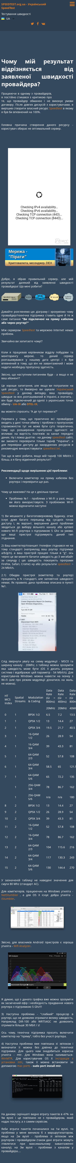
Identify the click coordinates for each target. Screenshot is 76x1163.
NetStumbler (9, 895)
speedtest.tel (51, 448)
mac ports (23, 1066)
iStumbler (7, 899)
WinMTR (6, 1058)
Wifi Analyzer (22, 946)
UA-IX (17, 404)
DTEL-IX (32, 404)
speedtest (58, 437)
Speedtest (55, 108)
